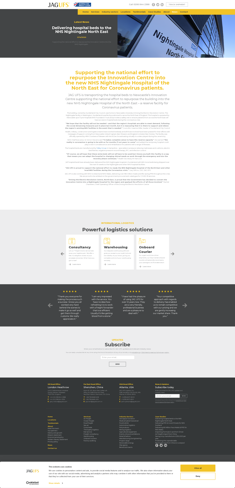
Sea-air (86, 425)
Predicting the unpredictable (166, 441)
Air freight (87, 419)
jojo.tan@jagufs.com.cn (94, 401)
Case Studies (154, 12)
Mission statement (55, 435)
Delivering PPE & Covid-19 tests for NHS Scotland (170, 424)
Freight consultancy (91, 434)
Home (86, 12)
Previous (62, 254)
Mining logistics (125, 430)
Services (95, 12)
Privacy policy (53, 442)
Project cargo (124, 441)
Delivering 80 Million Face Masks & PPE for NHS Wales (171, 429)
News (174, 12)
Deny (198, 476)
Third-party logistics (91, 430)
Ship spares (123, 445)
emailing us (136, 352)
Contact (184, 12)
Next (172, 254)
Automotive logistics (127, 425)
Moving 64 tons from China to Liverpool (170, 443)
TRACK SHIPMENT (177, 4)
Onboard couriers (90, 438)
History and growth (55, 433)
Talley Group (101, 148)
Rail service (88, 432)
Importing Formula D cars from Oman (169, 432)
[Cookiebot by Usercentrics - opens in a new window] (32, 483)
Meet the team (53, 428)
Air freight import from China (166, 434)
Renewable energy (126, 443)
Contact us (52, 448)
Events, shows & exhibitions (129, 434)
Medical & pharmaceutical (128, 421)
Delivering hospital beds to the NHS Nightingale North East (168, 420)
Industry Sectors (126, 417)
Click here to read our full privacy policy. (155, 352)
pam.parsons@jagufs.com (130, 401)
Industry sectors (110, 12)
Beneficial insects (125, 447)
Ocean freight (89, 421)
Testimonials (139, 12)
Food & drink (124, 423)
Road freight (88, 423)
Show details (54, 483)
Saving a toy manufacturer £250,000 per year (170, 437)
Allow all (198, 468)
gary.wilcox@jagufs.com (58, 401)
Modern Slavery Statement (58, 439)
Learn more (76, 264)
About (166, 12)
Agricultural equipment (128, 432)
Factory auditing (90, 441)
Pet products (124, 427)
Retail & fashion (125, 436)
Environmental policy (56, 437)
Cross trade (88, 427)
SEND (117, 364)
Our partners (52, 431)
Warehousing (89, 436)
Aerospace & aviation (127, 419)
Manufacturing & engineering (130, 438)
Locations (125, 12)
